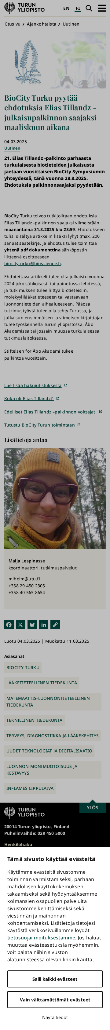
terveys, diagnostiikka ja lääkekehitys (52, 735)
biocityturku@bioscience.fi (32, 263)
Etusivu (12, 24)
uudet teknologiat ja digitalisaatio (49, 751)
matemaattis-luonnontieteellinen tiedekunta (48, 701)
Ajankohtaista (41, 24)
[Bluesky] (32, 624)
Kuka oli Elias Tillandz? (29, 398)
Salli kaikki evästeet (55, 979)
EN (66, 8)
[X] (20, 624)
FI (78, 8)
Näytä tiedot (55, 1017)
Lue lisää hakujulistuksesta (33, 385)
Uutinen (71, 24)
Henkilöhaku (18, 844)
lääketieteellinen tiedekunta (41, 683)
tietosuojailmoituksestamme (41, 937)
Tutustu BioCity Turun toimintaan (39, 425)
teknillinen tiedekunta (34, 720)
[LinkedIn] (43, 624)
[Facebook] (9, 624)
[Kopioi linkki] (55, 624)
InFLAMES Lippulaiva (29, 788)
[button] (102, 8)
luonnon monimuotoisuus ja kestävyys (41, 769)
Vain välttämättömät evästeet (55, 1000)
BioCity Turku (22, 667)
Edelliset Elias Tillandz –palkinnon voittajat (50, 412)
